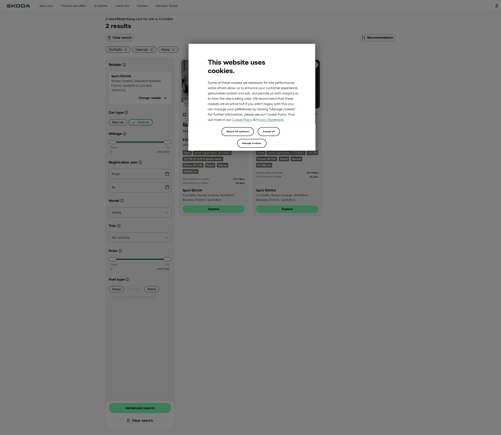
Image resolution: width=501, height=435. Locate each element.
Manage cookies (251, 143)
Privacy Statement (269, 120)
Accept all (269, 131)
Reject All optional (238, 131)
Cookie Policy (242, 120)
